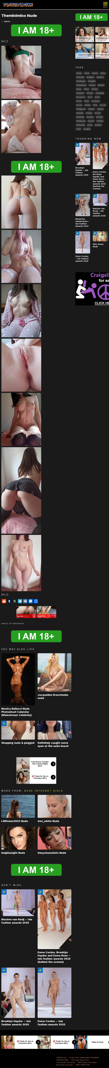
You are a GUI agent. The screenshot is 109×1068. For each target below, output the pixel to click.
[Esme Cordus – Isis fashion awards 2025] (54, 993)
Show (100, 121)
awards (81, 77)
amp (79, 73)
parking (81, 117)
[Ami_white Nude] (54, 806)
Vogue (87, 129)
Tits (90, 125)
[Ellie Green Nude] (100, 236)
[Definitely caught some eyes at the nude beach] (54, 730)
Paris (98, 113)
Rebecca (81, 121)
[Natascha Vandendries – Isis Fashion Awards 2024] (82, 205)
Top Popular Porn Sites (65, 1062)
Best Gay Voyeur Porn (80, 1060)
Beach (100, 77)
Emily (95, 89)
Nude (5, 623)
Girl (98, 97)
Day (79, 89)
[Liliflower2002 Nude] (18, 806)
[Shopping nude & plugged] (18, 730)
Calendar (81, 81)
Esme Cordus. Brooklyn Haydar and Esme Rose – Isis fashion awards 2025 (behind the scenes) (54, 957)
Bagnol (91, 77)
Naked (80, 113)
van (79, 129)
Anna (96, 73)
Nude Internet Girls (43, 790)
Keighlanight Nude (13, 852)
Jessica (96, 101)
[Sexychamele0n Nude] (54, 838)
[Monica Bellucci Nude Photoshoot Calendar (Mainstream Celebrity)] (18, 679)
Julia (80, 105)
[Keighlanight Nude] (18, 838)
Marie (92, 109)
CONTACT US (61, 1058)
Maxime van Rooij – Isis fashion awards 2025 (16, 921)
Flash (91, 93)
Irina (79, 101)
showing (81, 125)
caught (92, 81)
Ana (87, 73)
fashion (81, 93)
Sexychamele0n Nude (52, 852)
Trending (4, 892)
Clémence (82, 85)
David (102, 85)
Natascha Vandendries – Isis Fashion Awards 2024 (82, 222)
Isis (87, 101)
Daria (93, 85)
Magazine (81, 109)
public (90, 117)
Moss (101, 109)
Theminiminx (17, 623)
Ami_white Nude (48, 821)
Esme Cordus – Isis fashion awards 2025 (51, 1023)
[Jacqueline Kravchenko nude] (54, 672)
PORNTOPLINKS (62, 1060)
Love (104, 105)
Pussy (100, 117)
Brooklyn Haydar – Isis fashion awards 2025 (16, 1023)
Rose (92, 121)
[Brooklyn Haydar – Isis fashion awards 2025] (18, 993)
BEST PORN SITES (83, 1065)
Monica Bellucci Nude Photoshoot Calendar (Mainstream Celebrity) (16, 712)
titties (99, 125)
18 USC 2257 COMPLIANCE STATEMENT (84, 1058)
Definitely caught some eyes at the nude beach (53, 744)
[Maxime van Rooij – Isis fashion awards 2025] (18, 902)
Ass (103, 73)
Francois (81, 97)
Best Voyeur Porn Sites (87, 1062)
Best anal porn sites (64, 1065)
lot (96, 105)
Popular (4, 723)
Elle (87, 89)
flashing (100, 93)
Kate (88, 105)
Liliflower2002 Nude (14, 821)
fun (90, 97)
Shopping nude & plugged (17, 742)
